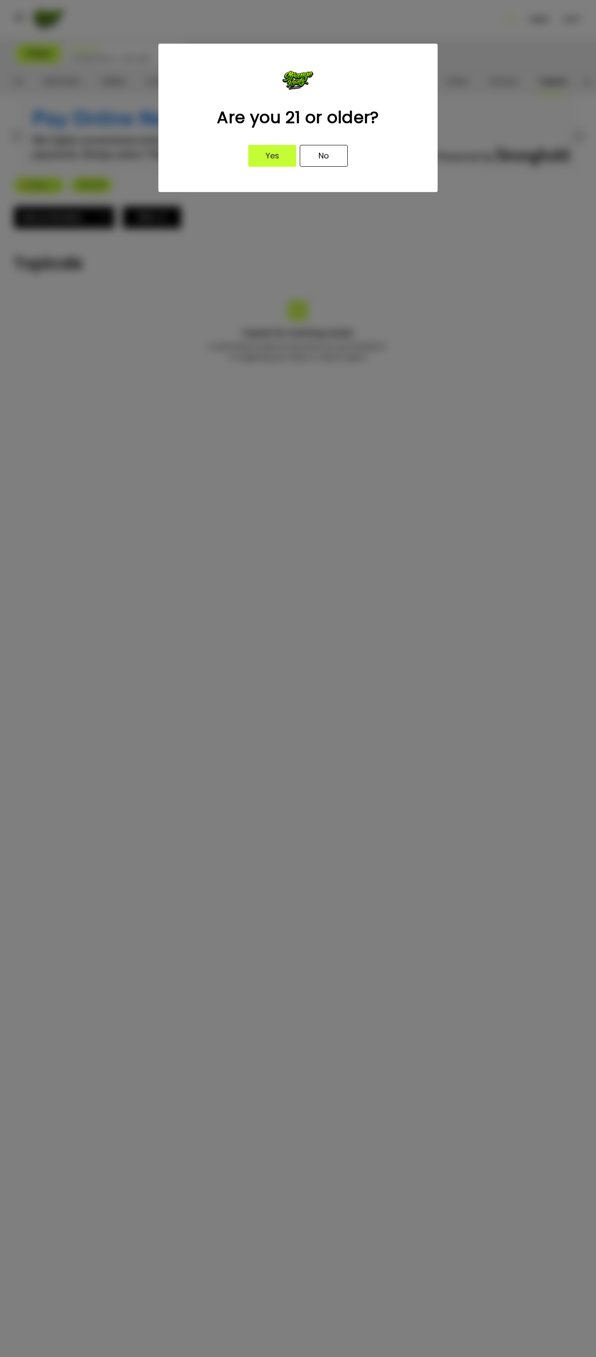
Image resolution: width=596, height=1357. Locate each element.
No (324, 155)
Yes (272, 155)
